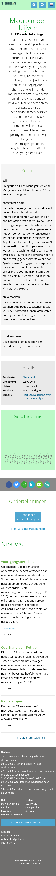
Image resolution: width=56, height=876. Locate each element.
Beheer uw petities (11, 814)
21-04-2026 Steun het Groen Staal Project (24, 778)
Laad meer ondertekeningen (28, 517)
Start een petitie (10, 803)
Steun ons (30, 810)
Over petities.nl (33, 807)
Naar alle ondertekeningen (28, 528)
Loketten (6, 810)
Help (3, 800)
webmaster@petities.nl (13, 839)
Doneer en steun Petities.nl (28, 822)
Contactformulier (10, 835)
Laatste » (39, 737)
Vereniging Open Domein (28, 863)
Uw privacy (31, 803)
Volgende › (26, 737)
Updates (29, 800)
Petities (5, 807)
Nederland (29, 377)
